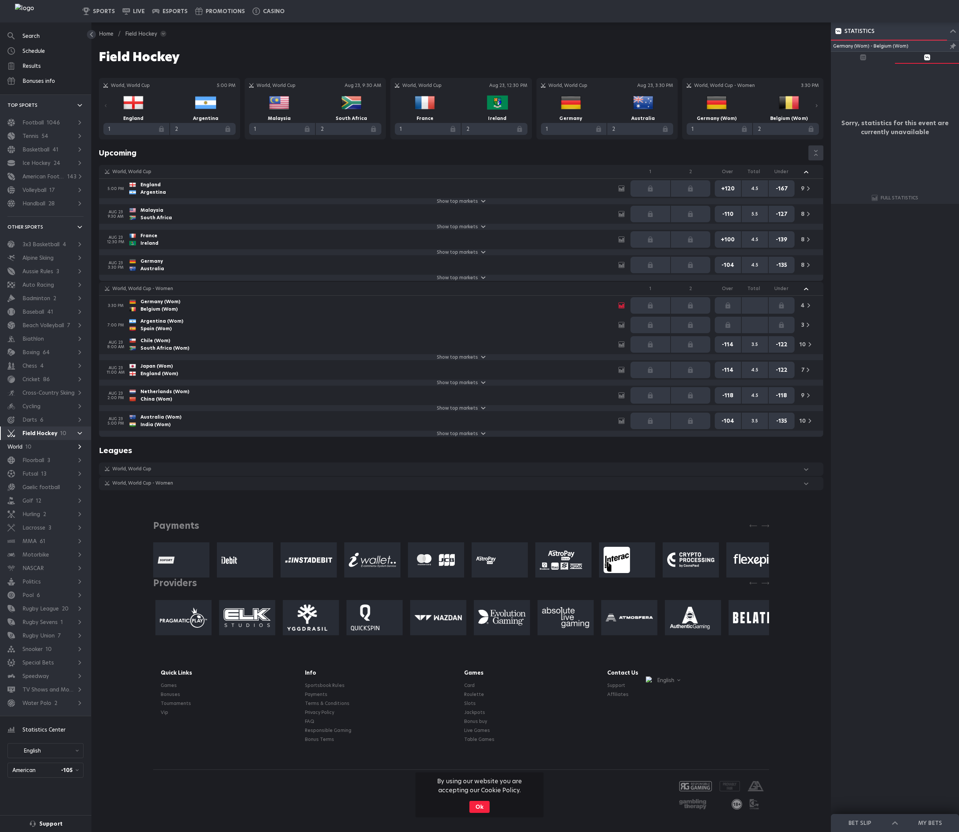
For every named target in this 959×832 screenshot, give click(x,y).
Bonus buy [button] (475, 721)
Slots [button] (470, 703)
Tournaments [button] (176, 703)
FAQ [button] (309, 721)
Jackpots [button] (474, 712)
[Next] (816, 105)
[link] (41, 11)
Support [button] (616, 685)
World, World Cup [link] (131, 172)
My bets (929, 823)
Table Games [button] (479, 739)
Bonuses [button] (170, 694)
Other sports (25, 227)
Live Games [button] (477, 730)
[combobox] (45, 750)
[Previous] (105, 105)
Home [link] (106, 33)
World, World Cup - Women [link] (142, 289)
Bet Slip (859, 823)
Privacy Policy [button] (319, 712)
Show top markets (457, 201)
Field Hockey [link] (141, 33)
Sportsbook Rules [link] (324, 685)
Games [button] (169, 685)
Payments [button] (316, 694)
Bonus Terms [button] (319, 739)
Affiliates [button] (618, 694)
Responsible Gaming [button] (328, 730)
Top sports (22, 105)
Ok (479, 807)
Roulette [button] (474, 694)
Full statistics (899, 198)
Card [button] (469, 685)
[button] (268, 11)
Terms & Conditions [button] (327, 703)
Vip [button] (164, 712)
